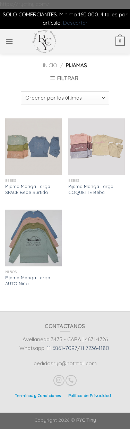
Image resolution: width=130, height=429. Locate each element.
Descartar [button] (75, 23)
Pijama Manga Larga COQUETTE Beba (90, 189)
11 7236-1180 (94, 348)
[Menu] (9, 41)
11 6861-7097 (62, 348)
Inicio (50, 65)
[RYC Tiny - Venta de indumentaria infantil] (44, 41)
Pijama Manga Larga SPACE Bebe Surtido (27, 189)
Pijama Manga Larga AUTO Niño (27, 280)
